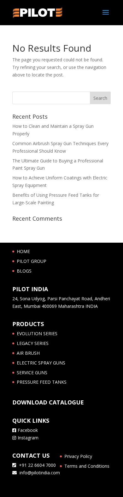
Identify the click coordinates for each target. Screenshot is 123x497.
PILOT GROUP (31, 261)
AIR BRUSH (28, 353)
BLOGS (24, 271)
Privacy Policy (78, 456)
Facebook (28, 430)
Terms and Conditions (86, 466)
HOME (23, 251)
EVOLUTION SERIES (37, 333)
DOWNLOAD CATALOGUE (48, 402)
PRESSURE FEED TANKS (42, 382)
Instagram (28, 438)
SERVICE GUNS (32, 373)
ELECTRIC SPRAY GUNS (41, 363)
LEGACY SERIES (33, 343)
